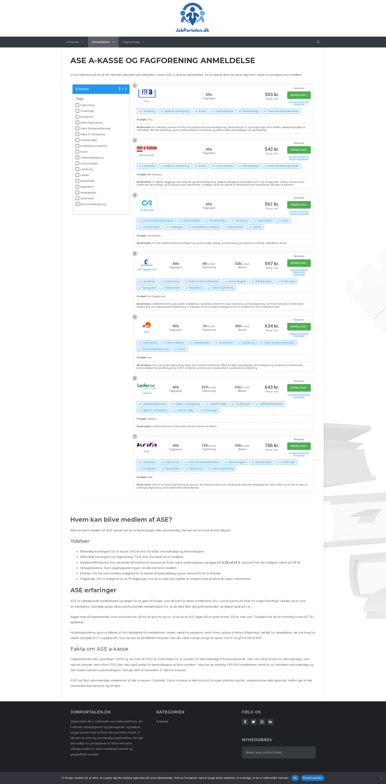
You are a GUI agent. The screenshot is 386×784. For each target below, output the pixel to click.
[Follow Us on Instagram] (262, 722)
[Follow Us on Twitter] (253, 722)
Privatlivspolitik (312, 777)
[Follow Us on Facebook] (245, 722)
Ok (295, 777)
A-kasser (72, 42)
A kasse (161, 721)
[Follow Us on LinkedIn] (270, 722)
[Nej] (381, 778)
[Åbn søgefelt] (318, 42)
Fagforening (131, 42)
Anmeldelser (101, 42)
